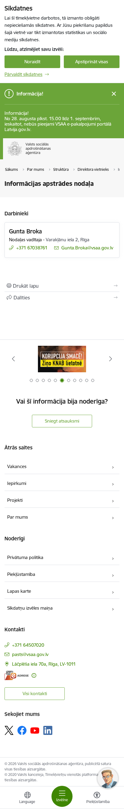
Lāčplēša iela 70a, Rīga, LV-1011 (44, 664)
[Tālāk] (110, 358)
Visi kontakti (35, 693)
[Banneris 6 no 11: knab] (62, 359)
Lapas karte (19, 591)
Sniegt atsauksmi (62, 421)
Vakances (16, 466)
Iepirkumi (16, 483)
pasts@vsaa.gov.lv (30, 654)
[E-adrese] (17, 675)
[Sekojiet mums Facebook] (21, 730)
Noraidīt (32, 61)
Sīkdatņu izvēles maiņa (30, 608)
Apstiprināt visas (91, 61)
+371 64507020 (28, 645)
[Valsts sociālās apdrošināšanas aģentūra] (52, 155)
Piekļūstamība (21, 574)
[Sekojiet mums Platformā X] (9, 730)
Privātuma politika (25, 557)
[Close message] (114, 94)
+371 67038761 (32, 248)
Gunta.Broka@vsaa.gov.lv (87, 248)
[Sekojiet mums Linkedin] (47, 730)
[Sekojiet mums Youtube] (34, 730)
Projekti (15, 500)
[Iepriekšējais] (13, 358)
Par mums (17, 517)
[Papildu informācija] (34, 675)
